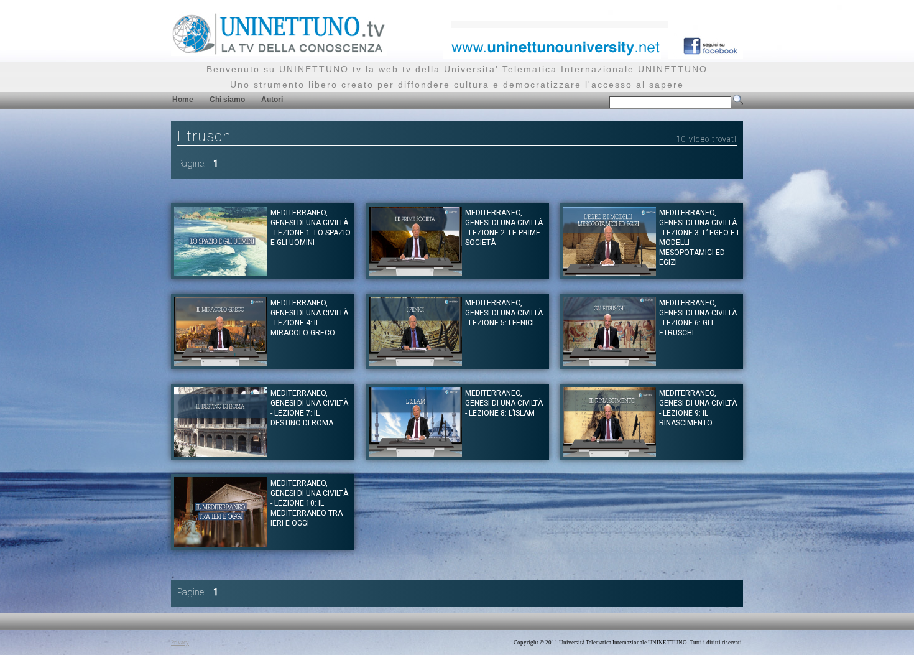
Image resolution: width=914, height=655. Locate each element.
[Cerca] (738, 102)
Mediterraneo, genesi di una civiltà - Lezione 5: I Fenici (504, 313)
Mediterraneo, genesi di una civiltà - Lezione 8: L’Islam (504, 403)
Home (182, 99)
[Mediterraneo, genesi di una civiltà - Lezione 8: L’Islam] (415, 453)
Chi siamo (227, 99)
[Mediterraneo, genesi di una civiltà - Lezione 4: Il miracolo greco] (220, 363)
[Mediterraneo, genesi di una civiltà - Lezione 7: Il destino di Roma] (220, 453)
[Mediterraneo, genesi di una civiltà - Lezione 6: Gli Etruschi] (609, 363)
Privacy (180, 642)
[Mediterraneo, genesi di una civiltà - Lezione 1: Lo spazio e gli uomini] (220, 272)
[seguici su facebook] (705, 55)
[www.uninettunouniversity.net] (553, 55)
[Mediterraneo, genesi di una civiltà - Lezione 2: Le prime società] (415, 272)
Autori (272, 99)
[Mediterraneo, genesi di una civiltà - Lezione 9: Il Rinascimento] (609, 453)
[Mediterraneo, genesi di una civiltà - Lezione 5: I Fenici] (415, 363)
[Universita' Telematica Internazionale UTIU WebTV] (279, 52)
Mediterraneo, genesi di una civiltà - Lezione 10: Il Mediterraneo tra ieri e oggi (309, 503)
